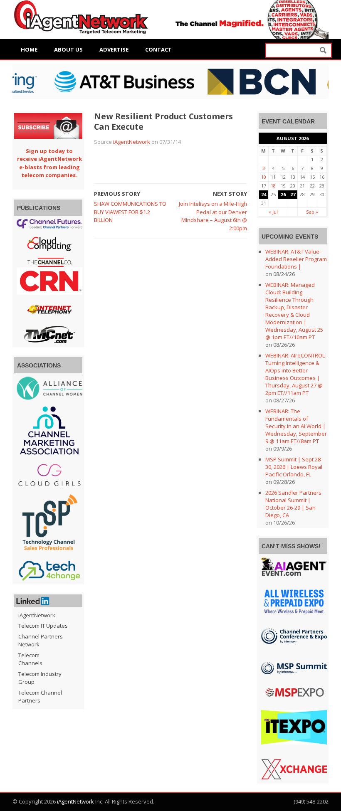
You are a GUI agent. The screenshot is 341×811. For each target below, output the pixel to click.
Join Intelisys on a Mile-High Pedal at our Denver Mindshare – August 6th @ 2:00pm (213, 216)
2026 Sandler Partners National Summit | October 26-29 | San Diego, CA (293, 504)
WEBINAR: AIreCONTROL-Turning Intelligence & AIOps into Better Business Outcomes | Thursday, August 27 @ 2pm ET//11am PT (295, 374)
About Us (68, 49)
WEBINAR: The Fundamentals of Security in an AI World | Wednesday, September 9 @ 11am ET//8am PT (296, 426)
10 (263, 177)
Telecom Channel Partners (40, 697)
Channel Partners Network (40, 640)
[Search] (323, 50)
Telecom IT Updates (43, 625)
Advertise (113, 49)
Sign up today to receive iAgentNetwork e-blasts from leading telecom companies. (49, 163)
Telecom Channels (30, 659)
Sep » (312, 212)
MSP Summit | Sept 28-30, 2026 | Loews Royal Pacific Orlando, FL (293, 467)
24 (263, 194)
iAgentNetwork (131, 141)
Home (29, 49)
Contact (158, 49)
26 (283, 194)
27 (292, 194)
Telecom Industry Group (40, 678)
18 (273, 185)
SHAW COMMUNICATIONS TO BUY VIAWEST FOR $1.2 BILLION (130, 212)
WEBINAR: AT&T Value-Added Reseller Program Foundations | (296, 259)
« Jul (273, 212)
